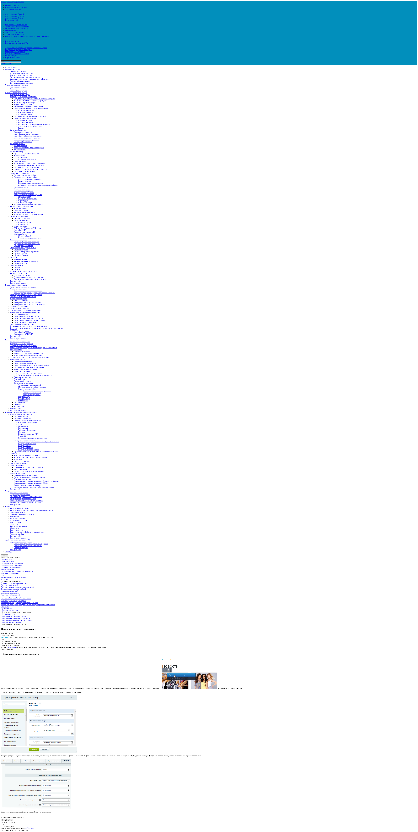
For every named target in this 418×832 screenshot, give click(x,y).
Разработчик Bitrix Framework (16, 25)
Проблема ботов (16, 350)
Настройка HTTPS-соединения (21, 344)
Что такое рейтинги (21, 259)
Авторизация (6, 63)
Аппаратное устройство (31, 395)
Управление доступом (18, 152)
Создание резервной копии (20, 495)
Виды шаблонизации (26, 110)
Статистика (14, 524)
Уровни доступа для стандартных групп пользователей (34, 293)
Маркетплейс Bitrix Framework (16, 29)
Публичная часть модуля (23, 418)
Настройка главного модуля (20, 95)
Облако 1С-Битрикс (17, 465)
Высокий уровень (20, 379)
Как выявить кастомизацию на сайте (23, 271)
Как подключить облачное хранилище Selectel (31, 483)
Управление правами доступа (25, 102)
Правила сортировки (17, 518)
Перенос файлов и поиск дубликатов (27, 485)
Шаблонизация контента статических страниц (31, 108)
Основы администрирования (16, 93)
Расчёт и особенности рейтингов (26, 261)
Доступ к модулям (20, 157)
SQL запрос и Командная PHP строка (27, 228)
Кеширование (23, 428)
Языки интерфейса (21, 187)
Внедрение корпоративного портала (18, 50)
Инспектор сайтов (21, 469)
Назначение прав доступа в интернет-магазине (31, 169)
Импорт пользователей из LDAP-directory (29, 304)
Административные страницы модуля (28, 420)
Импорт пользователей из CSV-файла (28, 303)
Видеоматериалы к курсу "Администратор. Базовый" (29, 79)
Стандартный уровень (22, 377)
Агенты (17, 269)
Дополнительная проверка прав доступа (29, 165)
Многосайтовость (11, 30)
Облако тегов (14, 528)
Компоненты (23, 401)
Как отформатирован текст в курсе (22, 73)
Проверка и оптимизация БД (24, 232)
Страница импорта (21, 301)
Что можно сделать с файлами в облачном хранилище (34, 487)
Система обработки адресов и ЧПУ (23, 248)
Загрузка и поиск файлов (23, 104)
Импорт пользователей (18, 299)
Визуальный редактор (18, 130)
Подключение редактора (23, 132)
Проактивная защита (17, 359)
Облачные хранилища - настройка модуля (29, 477)
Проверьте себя (15, 281)
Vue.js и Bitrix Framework (14, 32)
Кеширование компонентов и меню (27, 455)
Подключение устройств (27, 389)
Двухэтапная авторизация (23, 383)
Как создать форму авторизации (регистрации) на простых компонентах (36, 328)
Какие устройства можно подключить (37, 391)
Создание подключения (22, 479)
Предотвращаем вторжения (24, 361)
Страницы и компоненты (27, 422)
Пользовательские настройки (25, 175)
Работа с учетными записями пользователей (26, 295)
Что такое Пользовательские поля (26, 242)
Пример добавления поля (23, 246)
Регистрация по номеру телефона (22, 324)
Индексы (21, 432)
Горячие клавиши (24, 181)
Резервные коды (24, 397)
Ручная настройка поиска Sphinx (22, 514)
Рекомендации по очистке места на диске (29, 277)
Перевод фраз (23, 201)
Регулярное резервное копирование (23, 499)
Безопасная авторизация (19, 306)
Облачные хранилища (18, 473)
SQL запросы (23, 426)
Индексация (14, 516)
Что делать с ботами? (22, 352)
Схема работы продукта (18, 91)
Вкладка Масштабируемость (28, 450)
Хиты (20, 424)
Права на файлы (20, 161)
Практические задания (18, 283)
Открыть (4, 555)
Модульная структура (18, 87)
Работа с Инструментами (19, 216)
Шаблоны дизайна (21, 210)
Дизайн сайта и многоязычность (22, 206)
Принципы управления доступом (26, 153)
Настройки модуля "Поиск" (20, 508)
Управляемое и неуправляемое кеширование (30, 457)
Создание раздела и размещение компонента (34, 124)
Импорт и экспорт (25, 203)
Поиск (7, 506)
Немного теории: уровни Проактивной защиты (31, 365)
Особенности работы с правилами (26, 252)
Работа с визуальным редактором (26, 140)
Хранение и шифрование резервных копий (26, 497)
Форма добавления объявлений (30, 126)
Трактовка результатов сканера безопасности (35, 375)
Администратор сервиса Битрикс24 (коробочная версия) (26, 48)
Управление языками (22, 189)
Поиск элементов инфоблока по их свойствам (27, 532)
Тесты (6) (8, 552)
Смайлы (17, 267)
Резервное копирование (14, 491)
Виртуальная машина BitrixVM (16, 43)
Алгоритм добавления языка (24, 212)
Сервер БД (22, 436)
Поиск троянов (19, 403)
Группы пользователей (18, 289)
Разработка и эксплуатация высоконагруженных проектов (27, 36)
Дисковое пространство (18, 273)
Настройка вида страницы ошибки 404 (28, 204)
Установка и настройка (13, 9)
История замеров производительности (32, 438)
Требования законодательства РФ (17, 540)
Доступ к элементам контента (25, 159)
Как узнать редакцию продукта (21, 83)
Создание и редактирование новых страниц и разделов (34, 99)
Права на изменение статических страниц (29, 320)
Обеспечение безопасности (20, 342)
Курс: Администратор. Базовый (12, 2)
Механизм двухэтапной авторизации (32, 387)
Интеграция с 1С (11, 20)
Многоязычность (20, 208)
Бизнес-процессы (11, 56)
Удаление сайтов (20, 150)
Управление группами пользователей (28, 291)
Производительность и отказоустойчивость (21, 412)
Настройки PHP (20, 230)
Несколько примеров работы (24, 171)
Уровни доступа (20, 155)
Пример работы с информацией (26, 118)
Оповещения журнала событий (29, 238)
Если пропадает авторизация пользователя (25, 310)
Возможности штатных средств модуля (28, 467)
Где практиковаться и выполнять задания (25, 77)
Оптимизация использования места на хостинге (32, 279)
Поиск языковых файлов (27, 199)
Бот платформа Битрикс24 (15, 52)
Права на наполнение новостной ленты (28, 318)
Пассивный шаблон (25, 112)
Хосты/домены (19, 406)
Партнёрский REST (12, 58)
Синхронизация (24, 399)
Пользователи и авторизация (16, 285)
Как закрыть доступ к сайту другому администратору (29, 357)
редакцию (12, 647)
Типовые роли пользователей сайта (23, 297)
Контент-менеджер (12, 5)
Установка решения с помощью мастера (28, 214)
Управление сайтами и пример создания (29, 148)
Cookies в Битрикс (21, 548)
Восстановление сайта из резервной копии (25, 503)
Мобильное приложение (32, 393)
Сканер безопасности (22, 371)
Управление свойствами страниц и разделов (30, 101)
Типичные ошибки (17, 534)
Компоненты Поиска (17, 512)
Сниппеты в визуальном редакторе (27, 138)
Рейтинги (13, 257)
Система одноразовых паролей (29, 385)
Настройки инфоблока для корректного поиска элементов (31, 510)
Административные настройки (25, 177)
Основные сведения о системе (16, 85)
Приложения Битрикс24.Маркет (17, 54)
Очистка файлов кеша (22, 461)
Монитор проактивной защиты (25, 369)
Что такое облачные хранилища (25, 475)
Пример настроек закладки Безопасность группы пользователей (33, 348)
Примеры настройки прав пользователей (25, 312)
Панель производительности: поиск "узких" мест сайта (38, 442)
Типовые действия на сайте (20, 81)
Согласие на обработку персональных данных (31, 544)
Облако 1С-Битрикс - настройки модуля (29, 471)
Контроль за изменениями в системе (23, 346)
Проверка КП (23, 224)
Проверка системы (21, 220)
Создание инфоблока (26, 122)
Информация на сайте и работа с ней (23, 97)
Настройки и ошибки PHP (28, 434)
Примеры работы (20, 263)
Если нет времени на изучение (21, 75)
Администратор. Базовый (14, 14)
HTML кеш (18, 459)
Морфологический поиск (19, 520)
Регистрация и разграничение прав (23, 287)
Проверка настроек (21, 255)
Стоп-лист (18, 404)
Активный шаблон (25, 114)
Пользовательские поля (18, 240)
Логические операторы (18, 526)
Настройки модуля (21, 416)
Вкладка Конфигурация (27, 444)
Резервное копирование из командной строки (26, 501)
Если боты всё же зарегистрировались (28, 355)
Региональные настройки (23, 191)
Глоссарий (13, 89)
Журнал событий (20, 234)
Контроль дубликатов (22, 275)
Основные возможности (19, 493)
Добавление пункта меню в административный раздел (38, 185)
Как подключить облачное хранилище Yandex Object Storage (36, 481)
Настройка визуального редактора (26, 134)
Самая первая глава (12, 69)
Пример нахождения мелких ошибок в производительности (36, 452)
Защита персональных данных (21, 542)
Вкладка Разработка (25, 448)
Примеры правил (20, 253)
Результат (21, 128)
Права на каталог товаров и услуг (26, 316)
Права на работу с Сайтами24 (25, 322)
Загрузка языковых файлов (24, 193)
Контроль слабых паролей (19, 308)
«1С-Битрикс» (30, 828)
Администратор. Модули (14, 16)
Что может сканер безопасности (30, 373)
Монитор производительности (21, 414)
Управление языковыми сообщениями (28, 195)
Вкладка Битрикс (24, 446)
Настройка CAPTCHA (22, 332)
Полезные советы (16, 530)
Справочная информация (19, 71)
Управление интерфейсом (19, 173)
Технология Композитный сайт (17, 27)
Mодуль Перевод (24, 197)
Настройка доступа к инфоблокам (26, 167)
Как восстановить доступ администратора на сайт (28, 326)
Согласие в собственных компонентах (28, 546)
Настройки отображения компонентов (28, 136)
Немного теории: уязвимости (25, 363)
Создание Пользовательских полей (27, 244)
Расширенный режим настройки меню (28, 106)
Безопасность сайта (12, 340)
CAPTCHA (14, 330)
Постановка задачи (25, 120)
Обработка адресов (21, 250)
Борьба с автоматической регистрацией (28, 354)
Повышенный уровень (22, 381)
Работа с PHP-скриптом (23, 142)
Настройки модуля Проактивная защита (29, 367)
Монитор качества (21, 226)
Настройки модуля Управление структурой (30, 116)
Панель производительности (24, 440)
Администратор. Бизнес (14, 18)
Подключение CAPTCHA (23, 334)
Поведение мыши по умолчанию (30, 183)
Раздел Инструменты (22, 218)
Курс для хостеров (12, 41)
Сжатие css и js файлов (18, 463)
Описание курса (11, 67)
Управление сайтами (17, 144)
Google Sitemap (15, 522)
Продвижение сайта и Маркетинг (17, 7)
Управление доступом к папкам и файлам (29, 163)
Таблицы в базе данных (27, 430)
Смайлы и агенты (16, 265)
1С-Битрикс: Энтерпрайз (14, 34)
